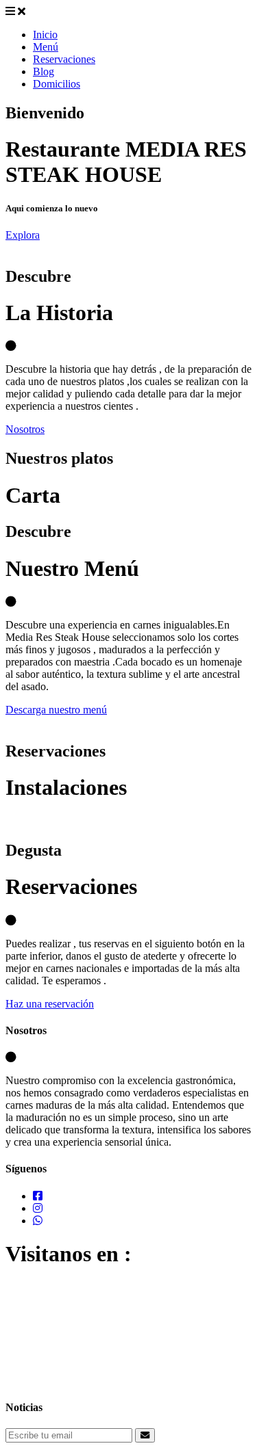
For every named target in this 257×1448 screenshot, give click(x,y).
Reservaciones (64, 59)
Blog (43, 71)
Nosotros (25, 429)
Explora (22, 235)
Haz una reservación (49, 1004)
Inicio (45, 34)
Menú (45, 47)
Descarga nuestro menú (56, 709)
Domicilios (56, 84)
